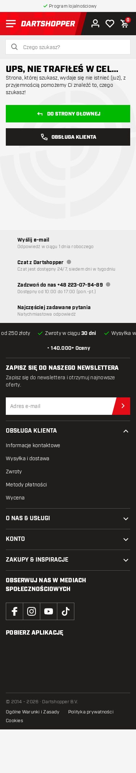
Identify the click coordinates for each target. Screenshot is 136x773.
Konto (15, 539)
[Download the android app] (32, 678)
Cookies (14, 721)
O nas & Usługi (28, 518)
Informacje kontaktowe (33, 445)
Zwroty (14, 472)
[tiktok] (65, 611)
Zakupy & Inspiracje (37, 560)
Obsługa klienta (31, 431)
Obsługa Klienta (73, 137)
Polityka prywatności (91, 712)
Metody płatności (26, 485)
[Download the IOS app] (32, 655)
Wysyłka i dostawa (27, 459)
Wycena (15, 498)
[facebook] (14, 611)
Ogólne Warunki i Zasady (32, 712)
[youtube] (48, 611)
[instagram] (31, 611)
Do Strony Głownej (73, 114)
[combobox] (72, 48)
